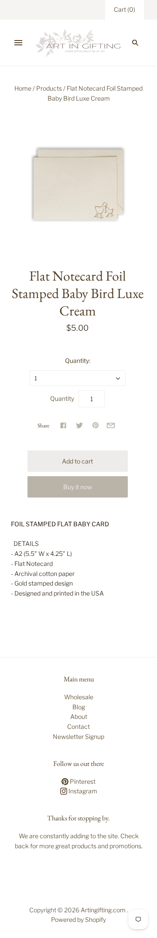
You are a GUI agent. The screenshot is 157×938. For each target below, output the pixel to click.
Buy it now (77, 487)
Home (22, 88)
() (124, 9)
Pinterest (82, 781)
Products (49, 88)
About (78, 716)
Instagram (82, 791)
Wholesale (78, 697)
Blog (78, 707)
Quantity (62, 398)
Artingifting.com (103, 910)
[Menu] (18, 43)
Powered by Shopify (78, 919)
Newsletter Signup (78, 736)
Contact (78, 726)
